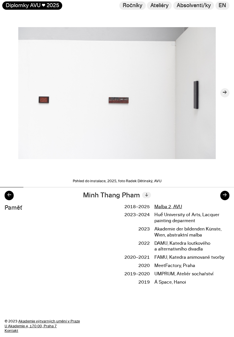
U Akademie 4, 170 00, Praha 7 (31, 326)
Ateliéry (159, 5)
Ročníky (132, 5)
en (222, 5)
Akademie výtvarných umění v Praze (49, 321)
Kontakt (11, 331)
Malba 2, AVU (168, 206)
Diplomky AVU (32, 5)
